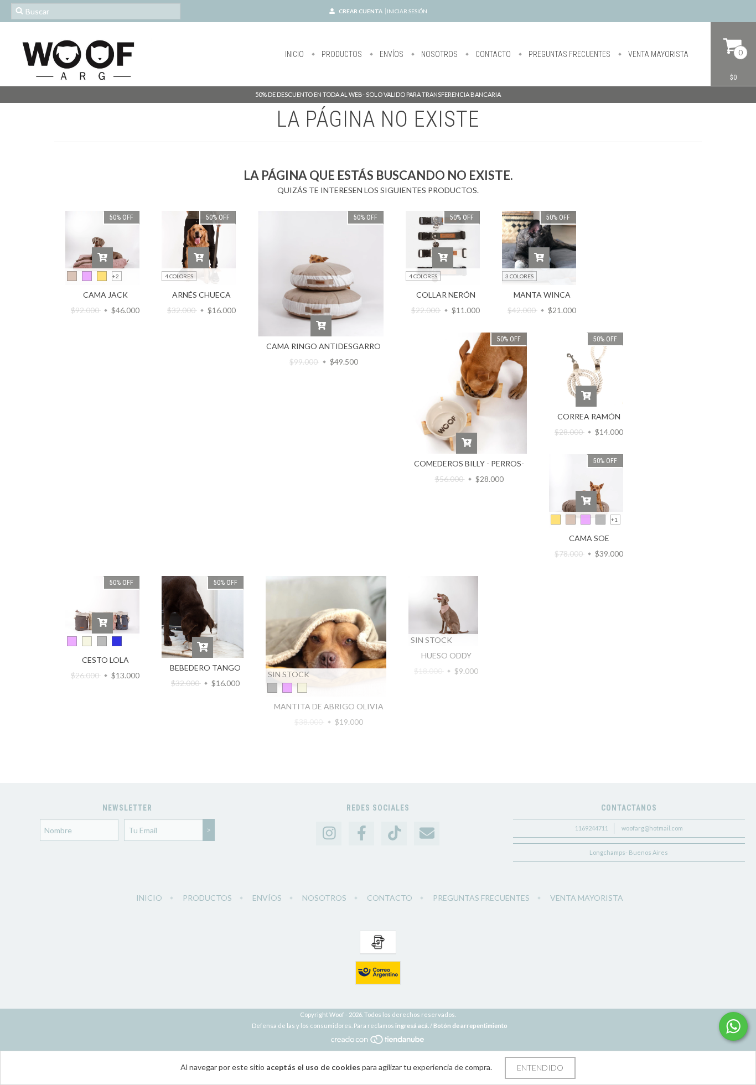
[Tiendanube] (378, 1042)
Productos (341, 54)
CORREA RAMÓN (588, 416)
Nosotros (439, 54)
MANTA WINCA (542, 294)
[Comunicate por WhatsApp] (733, 1026)
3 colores (519, 276)
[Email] (426, 833)
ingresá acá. (412, 1025)
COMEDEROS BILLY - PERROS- (469, 463)
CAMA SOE (589, 538)
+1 (614, 519)
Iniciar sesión (407, 11)
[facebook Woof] (361, 833)
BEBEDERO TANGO (205, 667)
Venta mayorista (657, 54)
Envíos (390, 54)
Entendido (540, 1067)
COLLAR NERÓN (445, 294)
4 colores (179, 276)
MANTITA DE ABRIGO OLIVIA (329, 706)
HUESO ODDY (446, 655)
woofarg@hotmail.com (652, 828)
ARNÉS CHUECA (201, 294)
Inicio (294, 54)
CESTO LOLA (105, 660)
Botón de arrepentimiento (470, 1025)
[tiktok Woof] (394, 833)
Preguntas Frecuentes (568, 54)
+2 (115, 276)
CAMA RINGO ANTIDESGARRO (323, 346)
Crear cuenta (360, 11)
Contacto (492, 54)
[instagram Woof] (328, 833)
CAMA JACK (105, 294)
